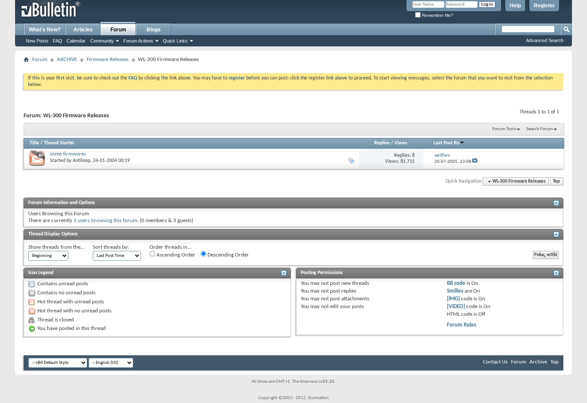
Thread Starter (59, 143)
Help (515, 6)
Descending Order (227, 255)
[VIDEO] (456, 306)
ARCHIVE (67, 59)
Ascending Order (175, 255)
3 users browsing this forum (105, 220)
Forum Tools (504, 129)
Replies (382, 143)
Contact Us (495, 362)
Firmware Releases (107, 59)
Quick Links (175, 40)
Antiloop (81, 160)
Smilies (455, 291)
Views (400, 143)
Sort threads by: (111, 247)
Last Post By (446, 143)
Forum (118, 30)
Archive (538, 362)
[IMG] (453, 299)
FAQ (57, 40)
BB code (456, 283)
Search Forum (539, 129)
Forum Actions (138, 40)
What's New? (45, 30)
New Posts (37, 40)
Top (556, 181)
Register (544, 6)
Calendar (76, 40)
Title (34, 143)
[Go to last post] (474, 161)
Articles (83, 30)
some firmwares (68, 154)
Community (102, 40)
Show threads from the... (56, 247)
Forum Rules (461, 325)
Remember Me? (437, 15)
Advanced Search (544, 40)
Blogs (154, 30)
